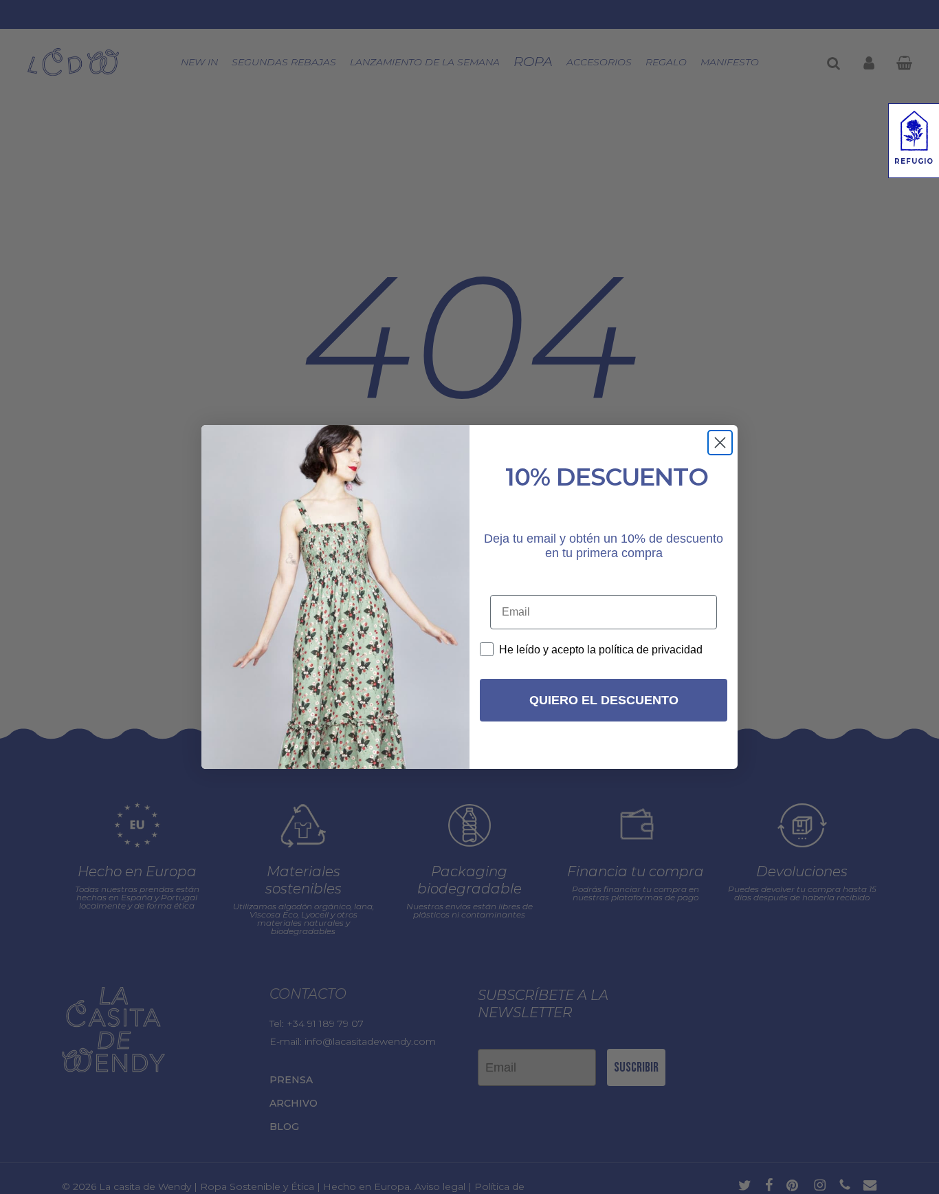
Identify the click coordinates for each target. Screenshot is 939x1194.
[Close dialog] (720, 443)
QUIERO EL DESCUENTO (603, 700)
